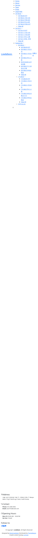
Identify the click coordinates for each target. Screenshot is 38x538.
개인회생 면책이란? (24, 24)
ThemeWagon (32, 533)
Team (17, 7)
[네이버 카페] (4, 526)
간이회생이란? (25, 79)
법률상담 (34, 54)
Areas (17, 9)
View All (20, 26)
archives (26, 535)
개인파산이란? (22, 30)
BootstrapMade (14, 533)
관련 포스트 (22, 104)
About (17, 3)
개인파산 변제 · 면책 (24, 39)
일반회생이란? (25, 47)
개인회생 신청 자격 (24, 18)
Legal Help (18, 12)
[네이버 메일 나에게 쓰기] (5, 526)
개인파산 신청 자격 (24, 33)
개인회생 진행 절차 (24, 20)
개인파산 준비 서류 (24, 37)
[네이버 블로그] (2, 526)
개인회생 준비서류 (24, 22)
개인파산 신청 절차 (24, 35)
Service (17, 5)
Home (17, 1)
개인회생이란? (22, 16)
